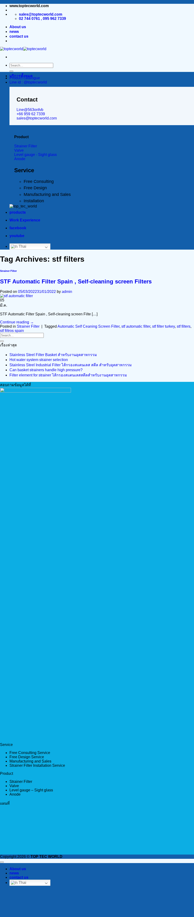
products (17, 212)
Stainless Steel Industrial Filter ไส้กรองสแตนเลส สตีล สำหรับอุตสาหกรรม (70, 365)
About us (17, 27)
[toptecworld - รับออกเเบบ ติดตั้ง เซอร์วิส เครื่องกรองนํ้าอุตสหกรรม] (23, 49)
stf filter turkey (163, 326)
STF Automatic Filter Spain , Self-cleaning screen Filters (76, 281)
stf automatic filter (135, 326)
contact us (18, 36)
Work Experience (24, 220)
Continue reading (17, 322)
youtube (16, 236)
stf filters (183, 326)
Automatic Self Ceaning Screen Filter (88, 326)
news (14, 32)
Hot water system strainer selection (38, 360)
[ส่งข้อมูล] (11, 71)
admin (67, 292)
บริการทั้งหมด (21, 76)
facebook (17, 228)
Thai (22, 246)
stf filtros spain (12, 331)
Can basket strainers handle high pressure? (46, 370)
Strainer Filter (8, 270)
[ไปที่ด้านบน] (2, 862)
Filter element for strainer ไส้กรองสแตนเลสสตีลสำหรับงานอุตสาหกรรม (68, 375)
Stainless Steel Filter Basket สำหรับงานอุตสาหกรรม (53, 355)
